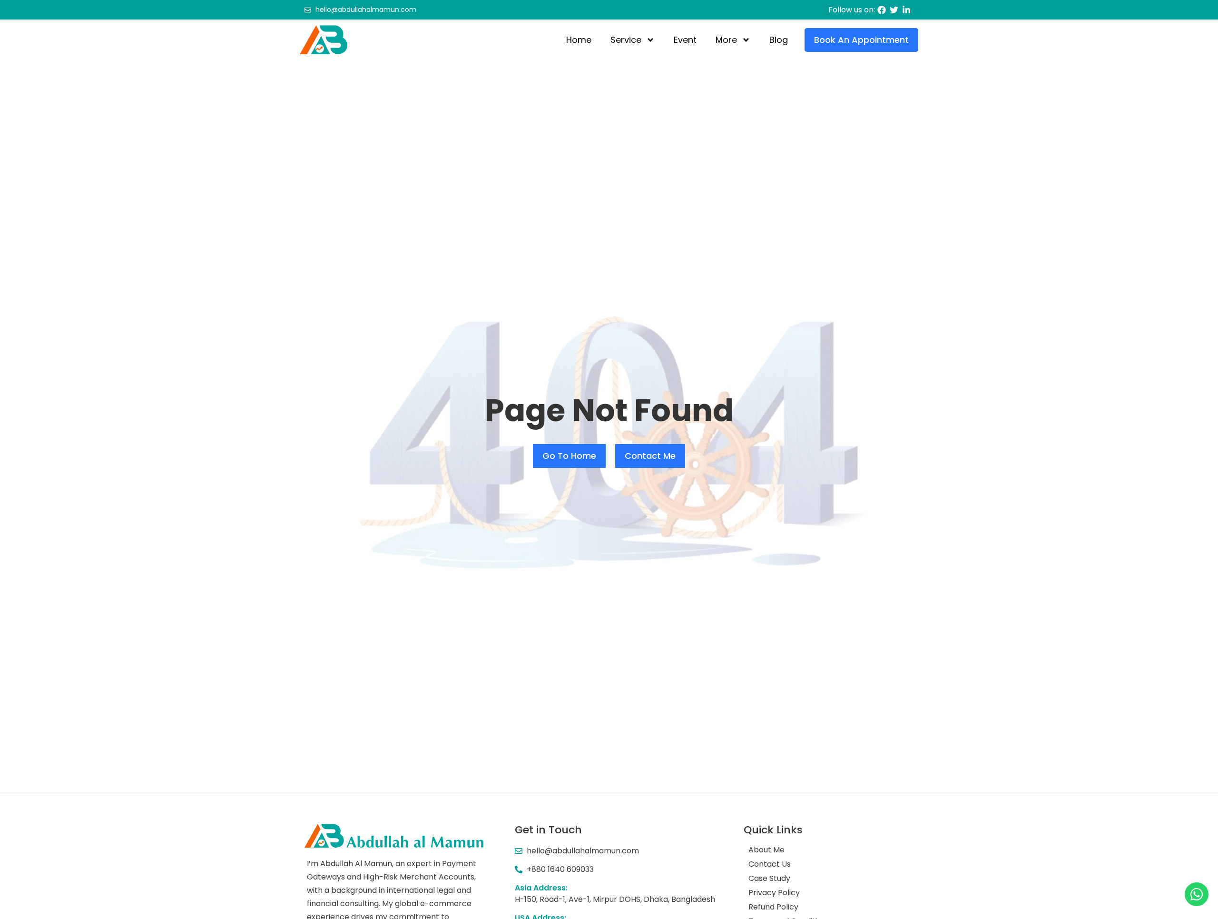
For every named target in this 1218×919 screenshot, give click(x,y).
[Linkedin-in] (906, 10)
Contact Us (769, 864)
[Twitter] (894, 10)
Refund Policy (773, 907)
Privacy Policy (774, 893)
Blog (778, 40)
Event (685, 40)
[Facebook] (881, 10)
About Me (766, 850)
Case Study (769, 878)
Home (578, 40)
